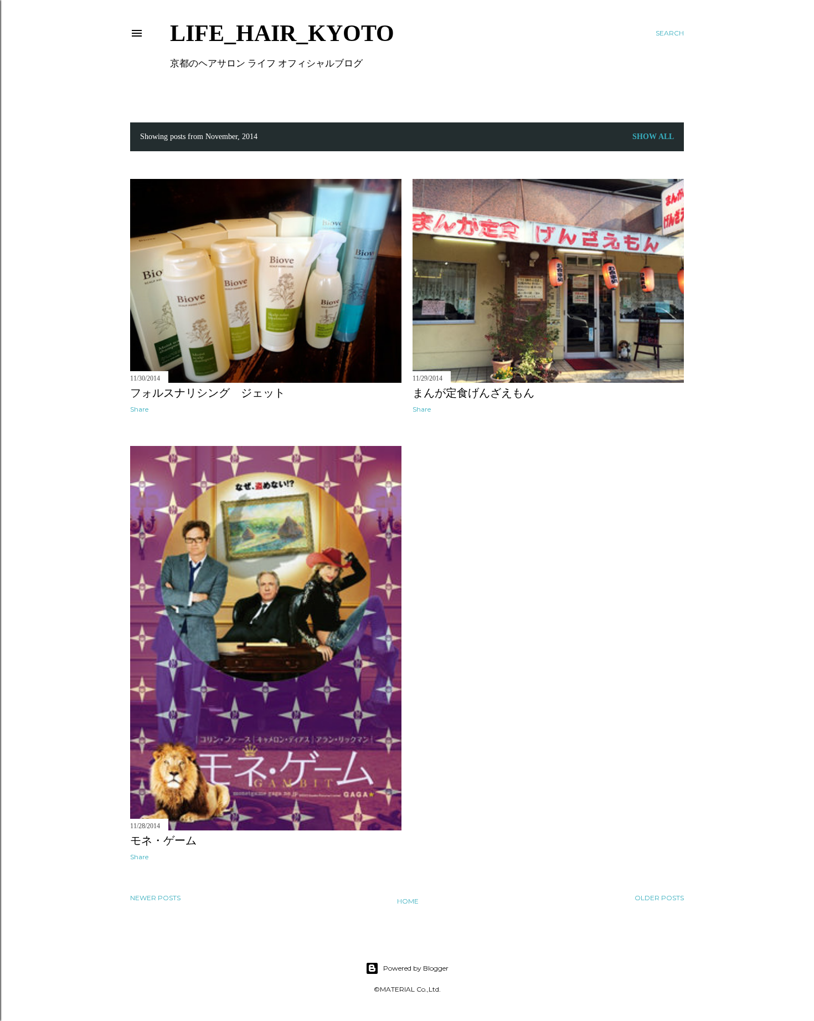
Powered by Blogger (416, 968)
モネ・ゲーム (163, 840)
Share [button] (139, 409)
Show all (653, 136)
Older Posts (659, 898)
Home (408, 901)
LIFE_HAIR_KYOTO (282, 33)
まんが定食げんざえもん (473, 393)
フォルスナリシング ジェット (207, 393)
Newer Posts (155, 898)
